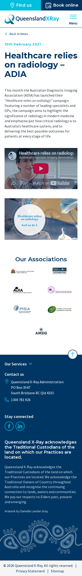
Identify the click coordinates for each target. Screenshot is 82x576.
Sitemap (57, 571)
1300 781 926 (21, 399)
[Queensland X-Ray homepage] (32, 19)
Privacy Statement (30, 571)
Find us (24, 5)
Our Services (16, 364)
